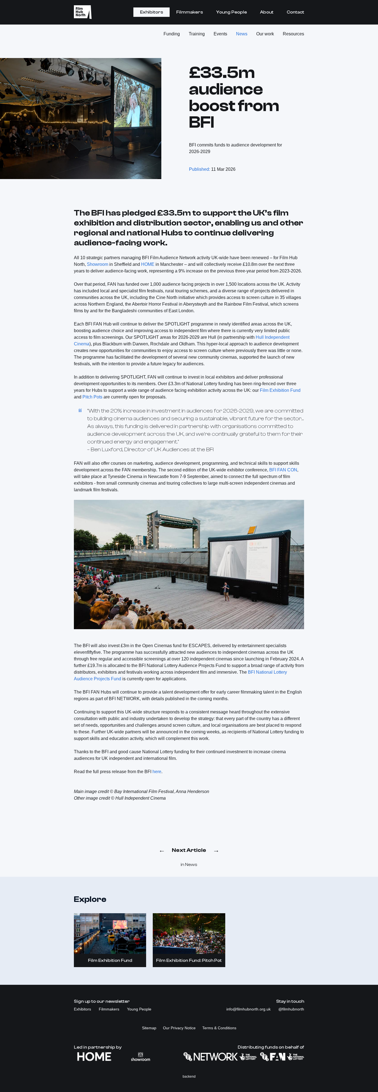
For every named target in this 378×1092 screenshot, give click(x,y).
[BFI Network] (220, 1056)
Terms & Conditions (219, 1028)
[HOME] (94, 1056)
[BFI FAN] (282, 1056)
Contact (295, 12)
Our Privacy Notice (179, 1028)
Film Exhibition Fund (280, 390)
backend (189, 1076)
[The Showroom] (140, 1056)
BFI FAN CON (283, 470)
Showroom (97, 264)
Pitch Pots (92, 397)
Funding (172, 34)
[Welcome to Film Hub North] (83, 12)
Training (197, 34)
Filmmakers (189, 12)
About (266, 12)
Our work (265, 34)
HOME (147, 264)
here (156, 771)
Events (220, 34)
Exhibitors (151, 12)
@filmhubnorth (291, 1009)
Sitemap (149, 1028)
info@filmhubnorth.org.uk (249, 1009)
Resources (293, 34)
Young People (231, 12)
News (241, 34)
